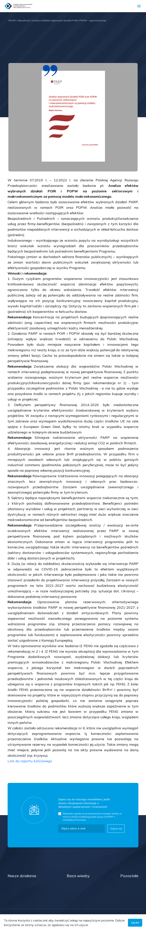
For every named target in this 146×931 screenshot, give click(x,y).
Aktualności (25, 20)
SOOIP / (12, 20)
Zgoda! (135, 922)
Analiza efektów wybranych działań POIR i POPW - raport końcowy (69, 20)
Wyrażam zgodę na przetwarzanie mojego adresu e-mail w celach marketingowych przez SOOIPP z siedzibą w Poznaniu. (92, 816)
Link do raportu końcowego (30, 761)
